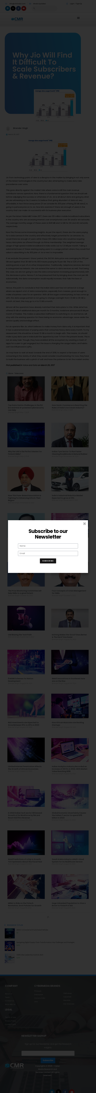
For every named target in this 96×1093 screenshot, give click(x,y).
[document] (48, 546)
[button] (85, 524)
